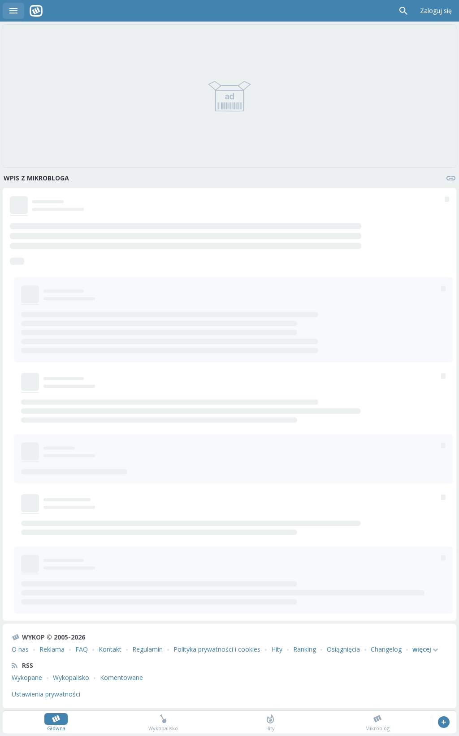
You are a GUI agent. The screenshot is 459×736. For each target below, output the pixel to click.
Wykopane (27, 677)
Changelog (386, 649)
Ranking (304, 649)
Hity (276, 649)
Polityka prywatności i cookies (216, 649)
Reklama (52, 649)
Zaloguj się (436, 10)
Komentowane (121, 677)
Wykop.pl (36, 11)
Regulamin (147, 649)
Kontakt (110, 649)
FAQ (81, 649)
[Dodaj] (443, 722)
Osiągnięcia (343, 649)
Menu (13, 11)
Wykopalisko (71, 677)
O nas (20, 649)
